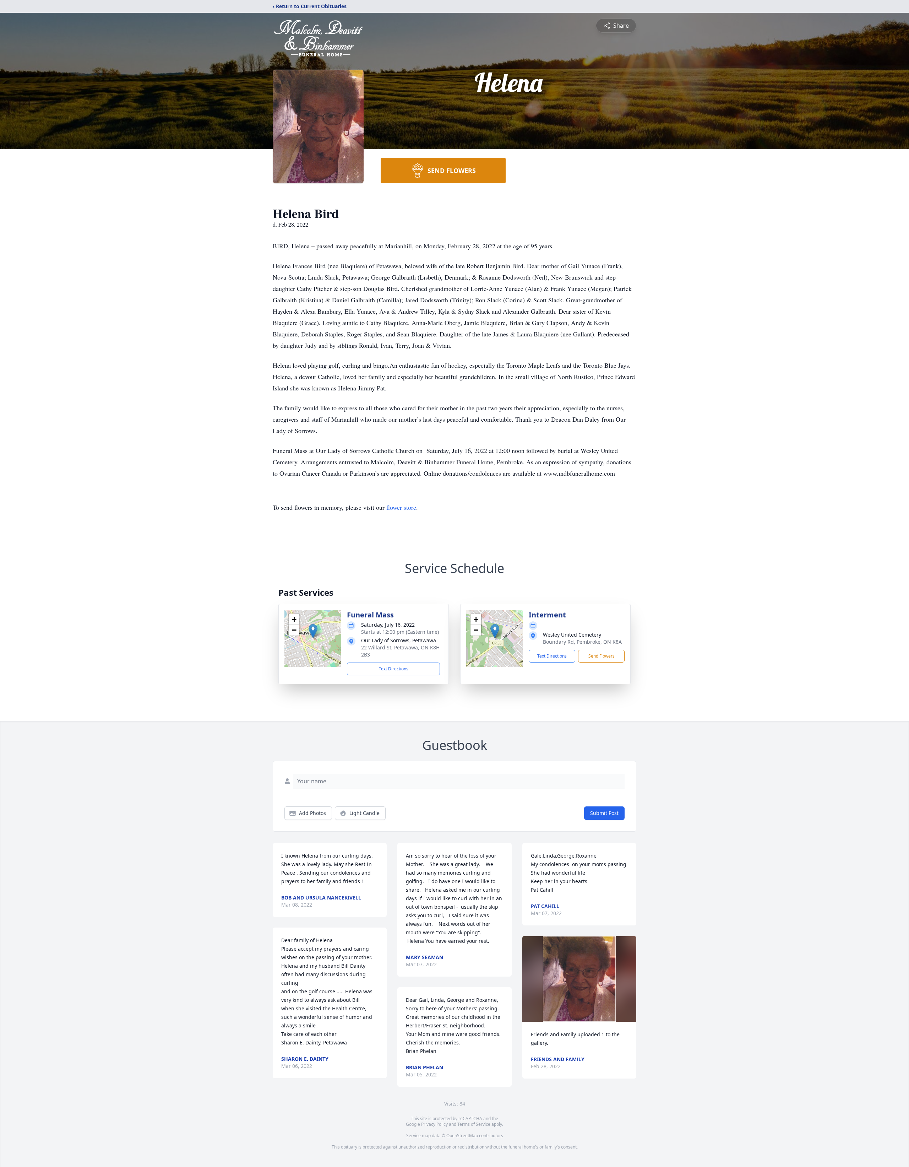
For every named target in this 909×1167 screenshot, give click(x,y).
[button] (313, 631)
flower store (401, 507)
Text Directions (393, 669)
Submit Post (604, 813)
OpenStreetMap (462, 1136)
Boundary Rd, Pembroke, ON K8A (582, 641)
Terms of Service (473, 1124)
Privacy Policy (434, 1124)
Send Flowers (601, 656)
